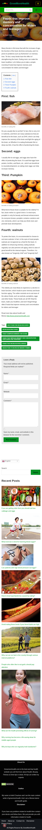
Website (6, 392)
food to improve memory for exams (15, 334)
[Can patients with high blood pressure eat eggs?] (17, 555)
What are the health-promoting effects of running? (19, 758)
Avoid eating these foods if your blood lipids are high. (21, 624)
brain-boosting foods (10, 329)
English (7, 461)
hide (13, 75)
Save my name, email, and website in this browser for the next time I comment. (18, 433)
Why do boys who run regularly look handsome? (19, 774)
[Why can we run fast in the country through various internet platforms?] (21, 640)
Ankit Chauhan (9, 35)
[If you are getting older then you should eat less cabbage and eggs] (21, 496)
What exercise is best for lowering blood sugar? (19, 542)
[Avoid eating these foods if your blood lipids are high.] (21, 610)
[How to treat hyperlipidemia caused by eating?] (21, 582)
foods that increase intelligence (14, 343)
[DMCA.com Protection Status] (8, 812)
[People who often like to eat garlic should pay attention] (21, 675)
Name (6, 373)
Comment (8, 401)
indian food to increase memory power (16, 348)
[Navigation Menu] (38, 3)
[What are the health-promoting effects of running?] (21, 727)
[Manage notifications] (4, 825)
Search (4, 468)
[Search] (30, 10)
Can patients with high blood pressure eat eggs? (19, 568)
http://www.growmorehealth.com (18, 316)
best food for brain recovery (18, 325)
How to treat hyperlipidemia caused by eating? (18, 596)
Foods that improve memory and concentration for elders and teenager (19, 338)
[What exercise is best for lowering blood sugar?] (21, 526)
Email (6, 382)
